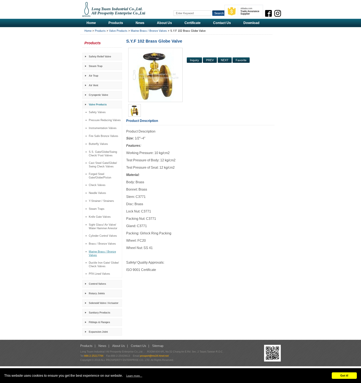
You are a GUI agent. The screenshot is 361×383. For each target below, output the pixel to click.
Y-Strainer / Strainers (101, 200)
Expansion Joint (98, 331)
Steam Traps (96, 208)
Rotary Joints (97, 293)
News (140, 23)
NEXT (225, 60)
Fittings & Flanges (99, 322)
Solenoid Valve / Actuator (103, 303)
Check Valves (97, 185)
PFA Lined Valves (99, 273)
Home (91, 23)
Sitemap (157, 346)
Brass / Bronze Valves (102, 243)
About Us (164, 23)
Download (251, 23)
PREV (210, 60)
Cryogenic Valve (98, 95)
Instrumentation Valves (103, 128)
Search (219, 13)
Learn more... (134, 375)
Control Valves (97, 283)
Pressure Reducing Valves (105, 120)
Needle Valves (97, 193)
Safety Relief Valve (100, 56)
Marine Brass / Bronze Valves (149, 30)
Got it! (344, 375)
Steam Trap (95, 66)
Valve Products (118, 30)
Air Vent (93, 85)
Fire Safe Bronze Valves (103, 136)
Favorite (241, 60)
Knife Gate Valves (100, 216)
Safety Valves (97, 112)
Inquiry (194, 60)
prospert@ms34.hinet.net (154, 355)
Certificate (192, 23)
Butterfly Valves (98, 143)
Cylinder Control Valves (103, 235)
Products (115, 23)
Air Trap (93, 75)
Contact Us (222, 23)
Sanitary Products (99, 312)
